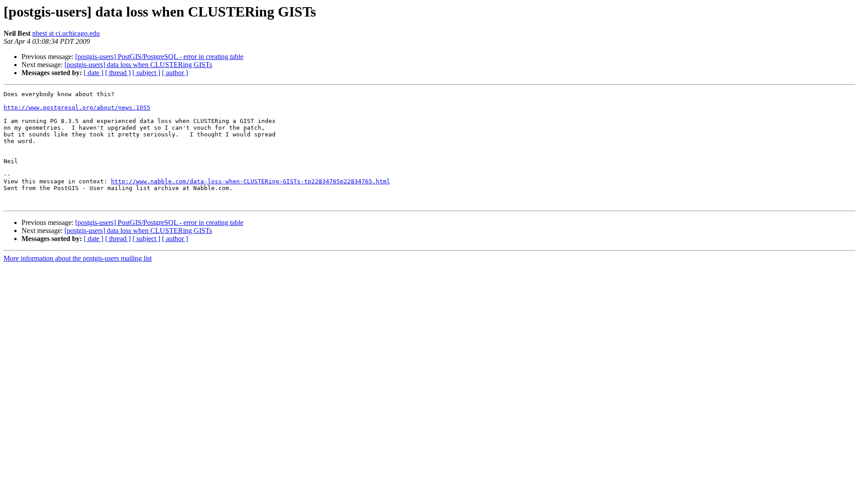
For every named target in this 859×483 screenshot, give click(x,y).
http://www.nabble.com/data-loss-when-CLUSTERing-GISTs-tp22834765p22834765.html (250, 181)
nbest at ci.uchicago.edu (66, 33)
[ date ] (93, 72)
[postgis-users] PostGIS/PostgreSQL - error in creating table (159, 56)
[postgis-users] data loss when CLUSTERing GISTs (138, 64)
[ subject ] (146, 72)
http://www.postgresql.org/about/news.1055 (77, 107)
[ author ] (175, 72)
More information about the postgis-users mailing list (78, 258)
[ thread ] (118, 72)
